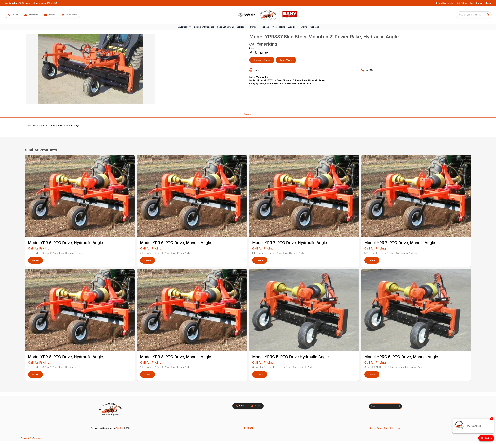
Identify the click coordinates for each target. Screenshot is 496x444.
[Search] (399, 406)
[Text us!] (486, 438)
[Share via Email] (261, 52)
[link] (50, 14)
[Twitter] (248, 428)
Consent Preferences (31, 438)
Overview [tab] (248, 114)
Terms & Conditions (392, 428)
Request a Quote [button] (262, 60)
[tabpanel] (136, 69)
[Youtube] (251, 428)
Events (303, 27)
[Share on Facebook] (250, 52)
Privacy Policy (376, 428)
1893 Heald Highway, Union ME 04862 (38, 3)
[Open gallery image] (90, 69)
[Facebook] (244, 428)
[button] (13, 14)
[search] (488, 15)
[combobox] (473, 15)
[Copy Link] (266, 52)
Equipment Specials (204, 27)
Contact (314, 27)
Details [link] (35, 260)
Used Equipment (225, 27)
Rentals (265, 27)
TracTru (119, 428)
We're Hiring (278, 27)
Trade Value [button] (286, 60)
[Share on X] (256, 52)
